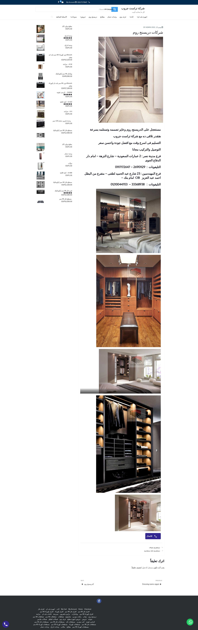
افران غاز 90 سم (70, 612)
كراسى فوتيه (90, 622)
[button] (190, 622)
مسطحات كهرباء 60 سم (41, 624)
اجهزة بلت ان (142, 17)
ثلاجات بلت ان (47, 614)
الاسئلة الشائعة (61, 17)
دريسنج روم (93, 17)
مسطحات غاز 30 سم (57, 622)
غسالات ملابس (42, 619)
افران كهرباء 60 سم (46, 612)
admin (148, 27)
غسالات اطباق (53, 619)
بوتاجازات (75, 614)
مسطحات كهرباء (74, 624)
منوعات (74, 17)
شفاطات (61, 617)
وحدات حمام (112, 17)
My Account (70, 2)
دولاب (85, 617)
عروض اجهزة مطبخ (73, 619)
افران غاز (41, 609)
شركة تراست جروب (133, 8)
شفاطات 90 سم (38, 617)
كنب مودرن (80, 622)
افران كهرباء (59, 612)
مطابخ (102, 17)
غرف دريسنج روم (148, 550)
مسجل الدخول (147, 568)
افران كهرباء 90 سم (86, 614)
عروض (83, 17)
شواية (90, 619)
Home (80, 609)
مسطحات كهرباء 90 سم (80, 627)
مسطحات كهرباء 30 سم (59, 624)
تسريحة (55, 614)
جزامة (38, 614)
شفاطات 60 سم (50, 617)
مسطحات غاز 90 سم (89, 624)
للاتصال (150, 536)
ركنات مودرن (77, 617)
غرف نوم (123, 17)
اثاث (131, 17)
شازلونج (68, 617)
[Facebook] (58, 2)
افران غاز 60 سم (83, 612)
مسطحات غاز (70, 622)
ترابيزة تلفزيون (65, 614)
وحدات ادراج (55, 627)
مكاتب (63, 627)
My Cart (64, 609)
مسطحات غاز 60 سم (41, 622)
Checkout (87, 609)
